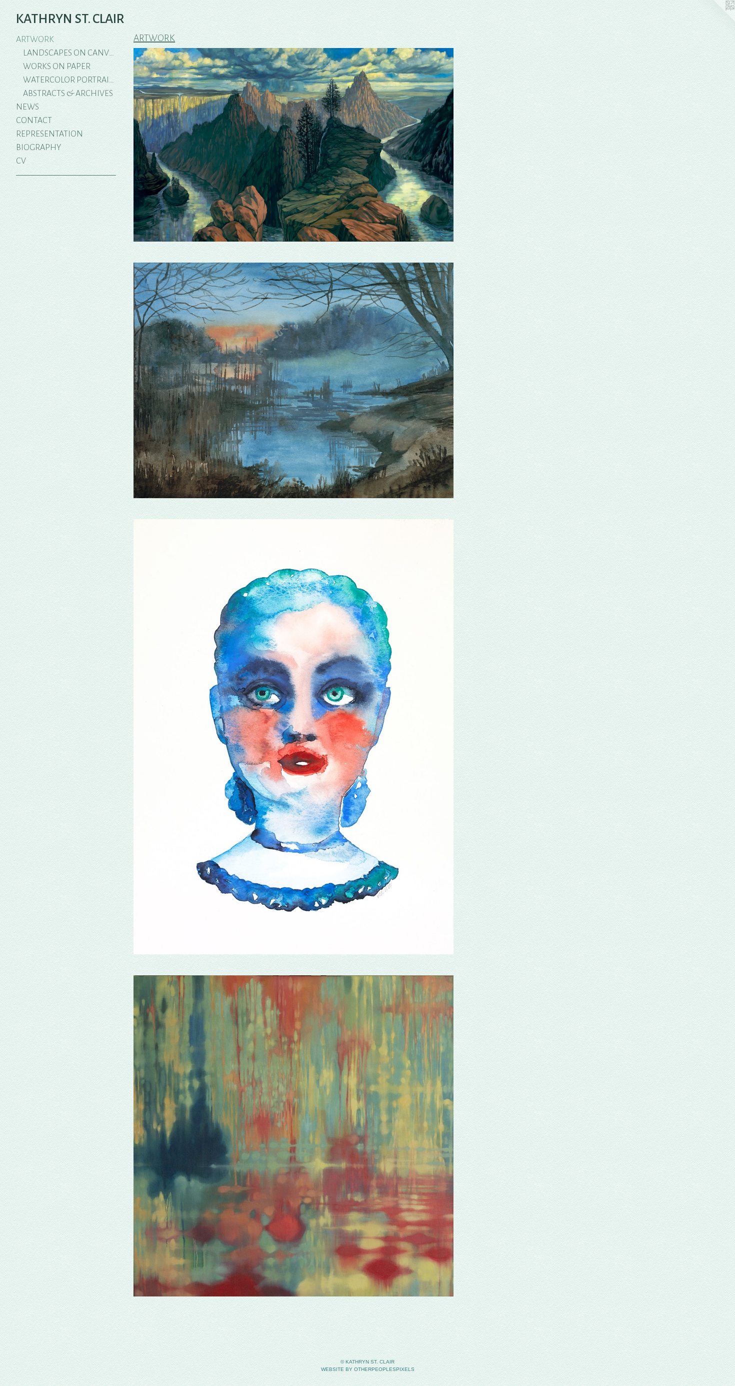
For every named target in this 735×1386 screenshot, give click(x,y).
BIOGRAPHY (38, 147)
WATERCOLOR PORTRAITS (69, 80)
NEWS (27, 107)
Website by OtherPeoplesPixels (367, 1369)
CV (21, 161)
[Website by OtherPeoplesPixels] (715, 20)
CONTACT (34, 120)
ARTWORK (35, 39)
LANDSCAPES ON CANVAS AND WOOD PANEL (69, 53)
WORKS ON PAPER (56, 66)
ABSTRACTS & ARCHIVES (68, 93)
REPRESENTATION (49, 134)
